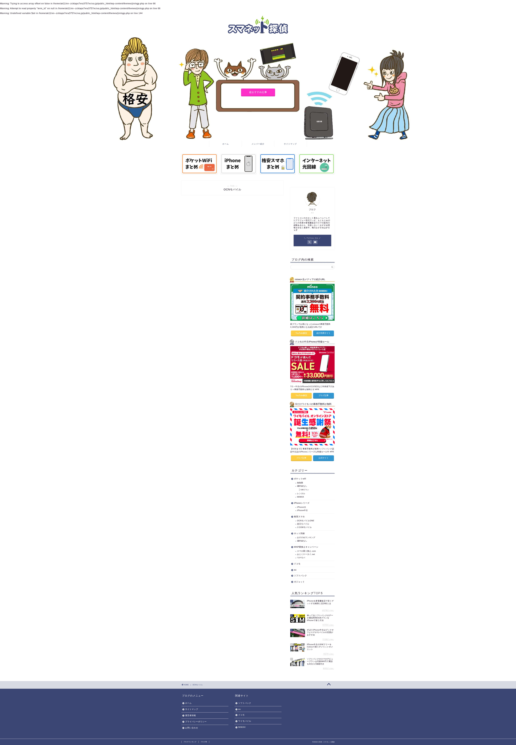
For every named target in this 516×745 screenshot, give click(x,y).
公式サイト (323, 458)
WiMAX (300, 497)
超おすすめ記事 (258, 92)
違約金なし (302, 486)
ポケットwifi (300, 478)
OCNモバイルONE (305, 521)
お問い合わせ (191, 728)
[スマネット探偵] (258, 35)
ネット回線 (299, 533)
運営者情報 (190, 715)
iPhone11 (301, 507)
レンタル (301, 494)
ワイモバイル (244, 721)
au (295, 570)
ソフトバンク (300, 575)
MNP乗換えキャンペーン (306, 547)
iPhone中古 (302, 510)
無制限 (300, 483)
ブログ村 (204, 742)
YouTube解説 (301, 333)
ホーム (225, 144)
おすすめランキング (306, 537)
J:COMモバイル (304, 527)
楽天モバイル (303, 524)
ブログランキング (190, 742)
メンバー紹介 (258, 144)
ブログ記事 (323, 395)
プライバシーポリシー (196, 721)
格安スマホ (299, 516)
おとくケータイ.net (306, 554)
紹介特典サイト (323, 333)
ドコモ (297, 564)
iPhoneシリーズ (301, 503)
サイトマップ (290, 144)
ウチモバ (301, 558)
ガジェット (299, 582)
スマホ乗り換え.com (306, 551)
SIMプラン (304, 490)
